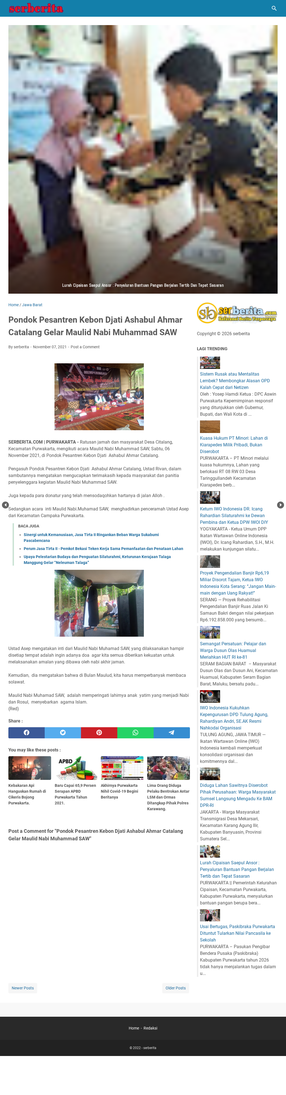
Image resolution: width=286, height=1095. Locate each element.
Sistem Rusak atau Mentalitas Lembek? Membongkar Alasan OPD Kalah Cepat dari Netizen (235, 380)
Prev (5, 505)
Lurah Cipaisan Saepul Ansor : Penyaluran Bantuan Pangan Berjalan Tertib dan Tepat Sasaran (237, 869)
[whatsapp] (135, 732)
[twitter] (63, 732)
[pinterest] (99, 732)
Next (280, 505)
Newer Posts (23, 988)
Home (134, 1028)
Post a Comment (85, 347)
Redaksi (150, 1028)
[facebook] (26, 732)
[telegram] (172, 732)
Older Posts (176, 988)
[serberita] (36, 8)
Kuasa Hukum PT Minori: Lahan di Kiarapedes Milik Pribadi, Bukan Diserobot (234, 444)
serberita (149, 1048)
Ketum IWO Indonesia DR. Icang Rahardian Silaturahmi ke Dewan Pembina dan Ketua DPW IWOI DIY (234, 515)
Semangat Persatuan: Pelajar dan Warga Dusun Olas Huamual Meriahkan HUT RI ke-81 (233, 650)
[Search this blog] (274, 8)
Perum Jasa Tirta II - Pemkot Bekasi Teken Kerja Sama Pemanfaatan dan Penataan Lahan (103, 548)
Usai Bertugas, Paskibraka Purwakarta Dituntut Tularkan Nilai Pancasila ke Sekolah (237, 933)
